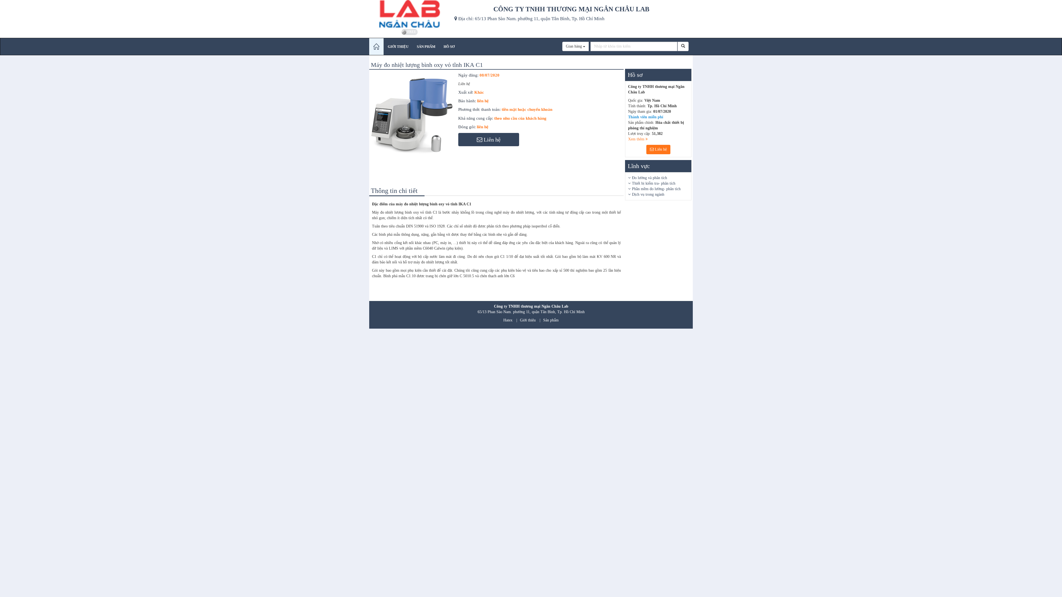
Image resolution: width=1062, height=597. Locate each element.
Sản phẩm (551, 320)
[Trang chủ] (376, 46)
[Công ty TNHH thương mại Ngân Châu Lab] (409, 14)
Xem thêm (636, 139)
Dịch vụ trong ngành (648, 194)
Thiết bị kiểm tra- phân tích (653, 183)
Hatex (507, 320)
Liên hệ (660, 149)
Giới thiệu (528, 320)
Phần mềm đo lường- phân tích (656, 189)
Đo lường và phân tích (649, 178)
